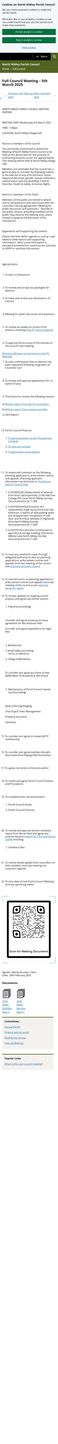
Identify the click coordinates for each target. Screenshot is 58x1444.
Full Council (19, 68)
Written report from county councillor (26, 409)
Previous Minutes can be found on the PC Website (25, 355)
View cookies (29, 47)
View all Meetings (14, 1043)
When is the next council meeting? (24, 1064)
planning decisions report (24, 566)
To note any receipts (19, 446)
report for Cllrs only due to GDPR (30, 838)
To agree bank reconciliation (24, 452)
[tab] (42, 56)
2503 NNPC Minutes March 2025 (21, 1007)
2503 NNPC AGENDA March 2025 (7, 1007)
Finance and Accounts (17, 1032)
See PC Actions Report (39, 330)
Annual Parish (12, 1027)
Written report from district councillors (27, 404)
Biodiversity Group (15, 1037)
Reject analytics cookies (29, 40)
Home (5, 68)
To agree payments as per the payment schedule (30, 440)
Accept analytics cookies (29, 31)
